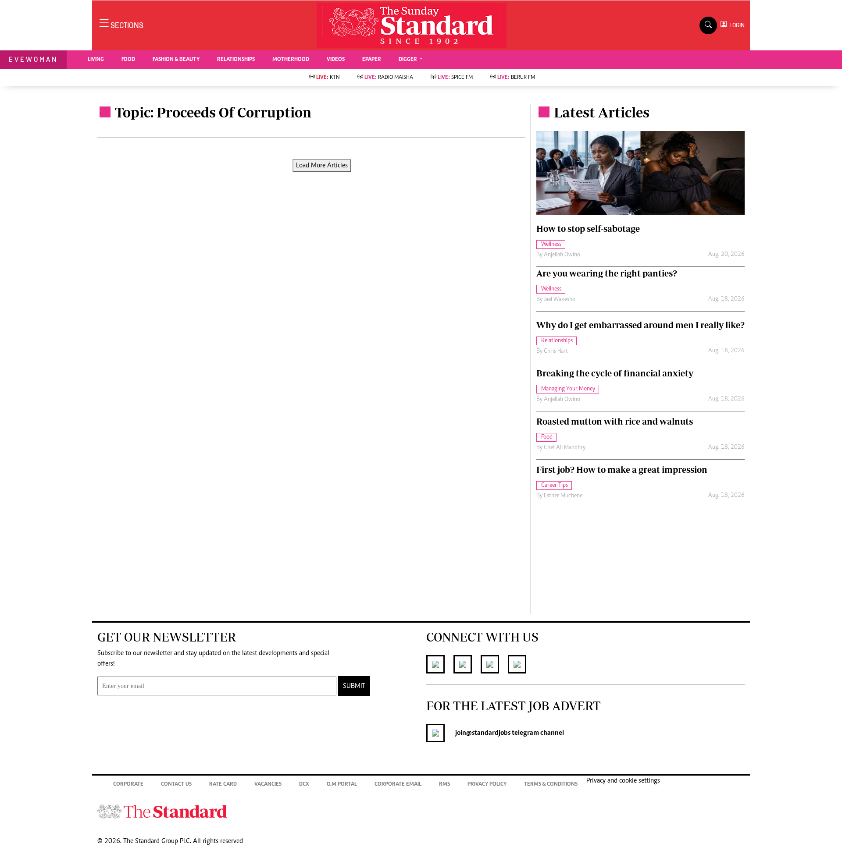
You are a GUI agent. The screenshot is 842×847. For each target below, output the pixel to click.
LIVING (96, 60)
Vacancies (268, 784)
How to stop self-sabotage (588, 228)
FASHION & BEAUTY (176, 60)
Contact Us (176, 784)
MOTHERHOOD (290, 60)
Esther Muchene (563, 496)
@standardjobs (488, 733)
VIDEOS (336, 60)
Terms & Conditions (551, 784)
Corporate (128, 784)
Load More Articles (322, 165)
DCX (304, 784)
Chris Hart (556, 351)
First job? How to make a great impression (621, 469)
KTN (328, 78)
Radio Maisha (388, 78)
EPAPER (371, 60)
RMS (444, 784)
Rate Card (223, 784)
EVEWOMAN (33, 59)
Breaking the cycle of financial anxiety (614, 373)
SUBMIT (354, 686)
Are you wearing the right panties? (606, 273)
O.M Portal (342, 784)
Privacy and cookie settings (623, 780)
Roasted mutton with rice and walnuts (614, 421)
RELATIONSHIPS (236, 60)
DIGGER (408, 60)
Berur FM (516, 78)
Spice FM (455, 78)
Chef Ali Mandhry (564, 448)
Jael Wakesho (559, 300)
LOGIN (736, 25)
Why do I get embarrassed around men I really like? (640, 325)
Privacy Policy (487, 784)
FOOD (128, 60)
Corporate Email (398, 784)
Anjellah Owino (562, 255)
